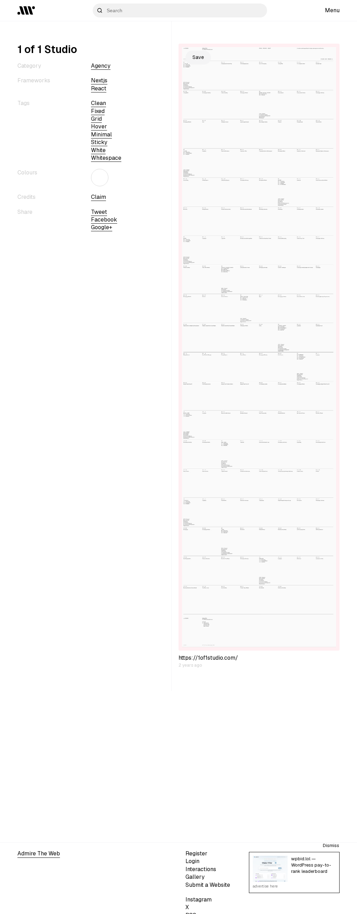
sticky (99, 142)
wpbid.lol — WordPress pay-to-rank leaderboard (311, 865)
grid (96, 118)
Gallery (195, 877)
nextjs (99, 80)
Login (192, 861)
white (98, 150)
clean (98, 103)
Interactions (200, 869)
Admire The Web (38, 853)
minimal (101, 134)
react (98, 88)
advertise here (265, 886)
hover (99, 126)
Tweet (99, 212)
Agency (101, 65)
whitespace (106, 158)
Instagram (198, 899)
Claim (98, 197)
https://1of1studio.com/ (208, 657)
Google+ (101, 227)
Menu (332, 10)
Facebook (104, 219)
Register (196, 853)
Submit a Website (207, 885)
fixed (98, 111)
